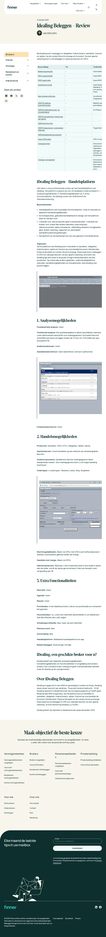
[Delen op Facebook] (11, 96)
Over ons (34, 797)
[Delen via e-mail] (6, 101)
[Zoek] (89, 7)
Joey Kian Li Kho (50, 33)
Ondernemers (9, 808)
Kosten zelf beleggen (38, 774)
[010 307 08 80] (96, 9)
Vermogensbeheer (14, 753)
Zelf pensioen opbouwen (64, 778)
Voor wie (8, 797)
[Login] (96, 5)
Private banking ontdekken (91, 760)
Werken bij (34, 818)
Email (57, 839)
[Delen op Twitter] (16, 96)
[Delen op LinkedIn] (6, 96)
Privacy (78, 918)
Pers (31, 813)
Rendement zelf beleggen (40, 769)
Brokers (34, 753)
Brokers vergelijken (37, 760)
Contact (33, 808)
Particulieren (9, 803)
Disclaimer (69, 918)
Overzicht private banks (90, 765)
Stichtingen (8, 813)
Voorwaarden (58, 918)
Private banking (89, 753)
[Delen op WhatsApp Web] (22, 96)
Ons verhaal (34, 803)
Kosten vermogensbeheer (14, 783)
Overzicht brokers (37, 765)
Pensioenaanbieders (65, 755)
